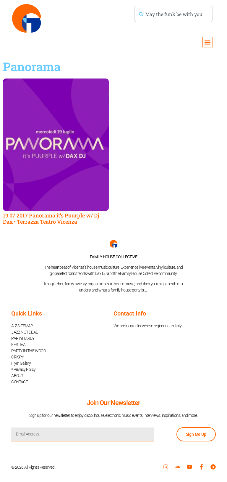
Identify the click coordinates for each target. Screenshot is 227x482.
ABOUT (17, 375)
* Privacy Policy (23, 369)
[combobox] (173, 14)
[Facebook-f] (201, 467)
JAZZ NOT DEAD (24, 332)
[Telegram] (213, 467)
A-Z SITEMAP (22, 326)
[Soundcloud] (177, 467)
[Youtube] (189, 467)
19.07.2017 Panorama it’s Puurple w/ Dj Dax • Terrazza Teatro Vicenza (51, 218)
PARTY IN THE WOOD (28, 350)
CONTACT (19, 381)
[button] (207, 42)
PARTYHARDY (22, 338)
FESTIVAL (19, 344)
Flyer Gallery (21, 363)
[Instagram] (165, 467)
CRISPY (17, 357)
